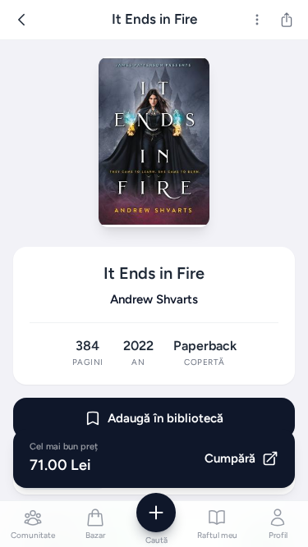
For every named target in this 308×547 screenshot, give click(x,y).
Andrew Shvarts (154, 299)
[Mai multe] (257, 19)
